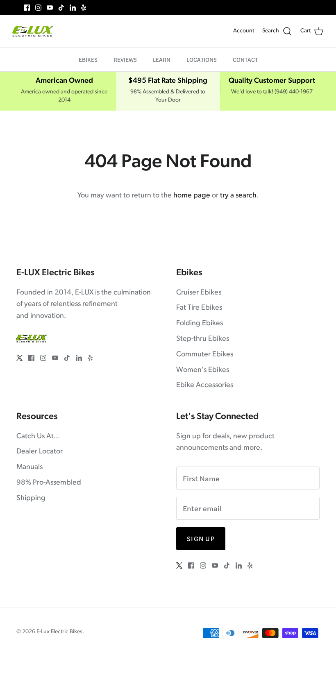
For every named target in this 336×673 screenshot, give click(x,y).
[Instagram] (38, 8)
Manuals (29, 467)
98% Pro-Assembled (48, 483)
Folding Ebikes (199, 323)
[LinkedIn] (73, 8)
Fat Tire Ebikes (199, 308)
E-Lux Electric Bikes (59, 632)
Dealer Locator (39, 451)
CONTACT (245, 59)
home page (191, 195)
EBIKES (88, 59)
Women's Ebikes (202, 370)
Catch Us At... (38, 436)
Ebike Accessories (204, 385)
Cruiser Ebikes (198, 293)
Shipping (30, 498)
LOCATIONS (201, 59)
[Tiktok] (61, 8)
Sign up (201, 538)
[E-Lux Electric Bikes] (32, 31)
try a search (238, 195)
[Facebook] (27, 8)
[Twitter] (15, 8)
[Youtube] (50, 8)
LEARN (161, 59)
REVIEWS (125, 59)
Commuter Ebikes (204, 354)
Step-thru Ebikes (202, 339)
